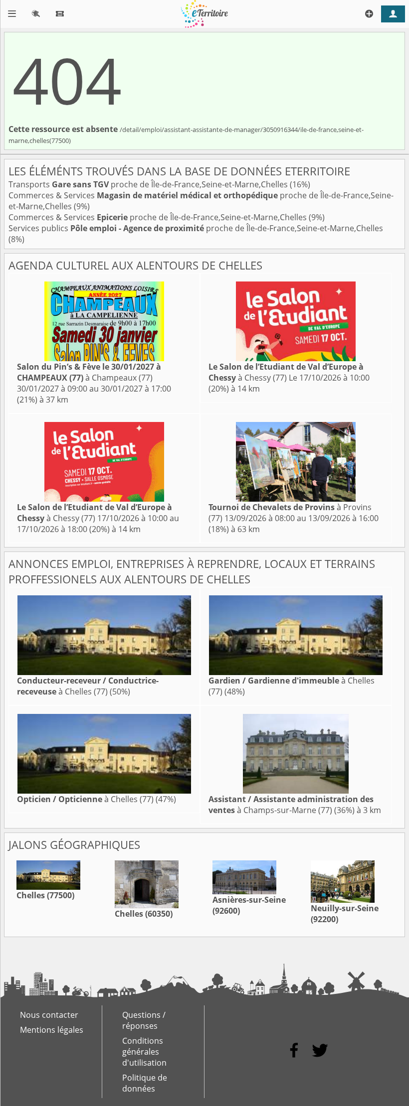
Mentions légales (51, 1029)
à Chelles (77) (88, 686)
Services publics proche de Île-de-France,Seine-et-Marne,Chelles (195, 228)
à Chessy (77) (286, 372)
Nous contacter (49, 1014)
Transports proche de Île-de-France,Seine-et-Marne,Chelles (149, 184)
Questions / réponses (144, 1020)
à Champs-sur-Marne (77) (291, 805)
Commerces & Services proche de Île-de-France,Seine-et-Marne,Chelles (158, 217)
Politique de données (144, 1083)
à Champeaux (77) (89, 372)
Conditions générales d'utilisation (144, 1051)
